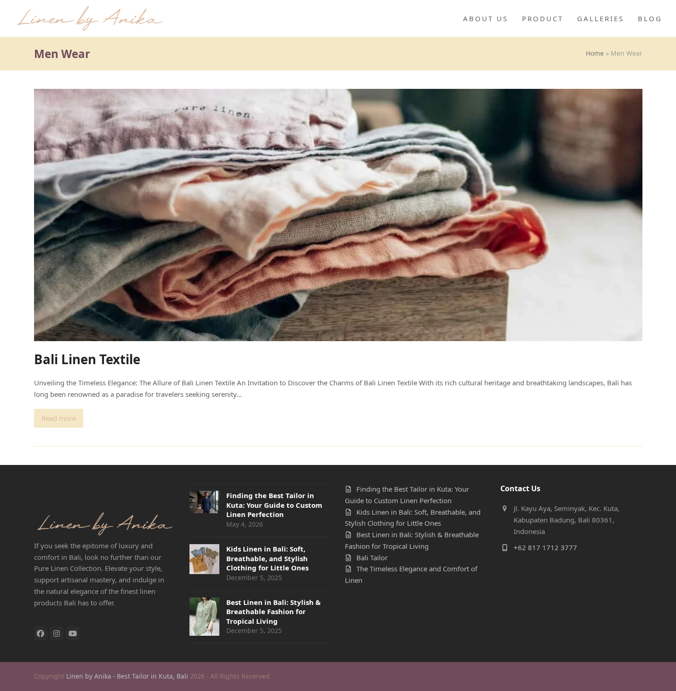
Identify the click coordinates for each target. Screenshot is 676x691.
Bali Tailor (372, 557)
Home (595, 53)
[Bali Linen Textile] (338, 214)
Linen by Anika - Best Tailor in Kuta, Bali (127, 676)
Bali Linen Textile (87, 359)
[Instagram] (56, 633)
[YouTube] (73, 633)
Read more (58, 418)
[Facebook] (41, 633)
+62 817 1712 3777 (545, 547)
